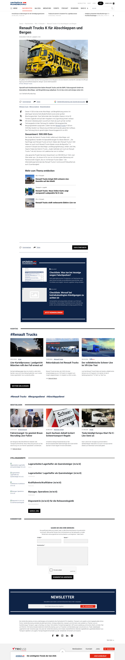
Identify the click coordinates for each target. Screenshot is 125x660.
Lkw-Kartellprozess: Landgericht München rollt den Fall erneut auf (26, 364)
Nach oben (109, 640)
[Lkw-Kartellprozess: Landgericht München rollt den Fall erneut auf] (26, 347)
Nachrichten (27, 8)
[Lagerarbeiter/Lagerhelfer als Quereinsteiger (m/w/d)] (17, 465)
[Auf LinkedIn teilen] (21, 120)
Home (21, 24)
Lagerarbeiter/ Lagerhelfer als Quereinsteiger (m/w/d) (54, 473)
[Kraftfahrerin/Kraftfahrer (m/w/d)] (17, 484)
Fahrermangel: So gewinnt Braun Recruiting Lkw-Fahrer (26, 434)
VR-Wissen (74, 8)
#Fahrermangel (22, 429)
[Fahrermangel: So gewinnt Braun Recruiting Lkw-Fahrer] (26, 418)
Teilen (38, 102)
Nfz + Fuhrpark (40, 24)
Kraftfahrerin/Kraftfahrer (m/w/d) (44, 482)
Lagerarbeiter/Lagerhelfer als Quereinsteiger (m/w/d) (54, 464)
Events (56, 8)
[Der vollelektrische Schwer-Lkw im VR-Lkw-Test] (98, 347)
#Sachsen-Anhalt (59, 429)
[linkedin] (67, 635)
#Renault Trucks (23, 334)
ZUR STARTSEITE (80, 247)
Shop (89, 3)
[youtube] (57, 635)
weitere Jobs (34, 511)
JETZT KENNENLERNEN (53, 313)
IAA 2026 (38, 8)
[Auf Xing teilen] (21, 124)
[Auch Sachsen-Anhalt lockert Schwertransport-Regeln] (62, 418)
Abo (100, 3)
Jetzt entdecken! (100, 656)
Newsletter (82, 3)
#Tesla (91, 429)
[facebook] (52, 635)
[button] (62, 650)
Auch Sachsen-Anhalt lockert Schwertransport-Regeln (60, 434)
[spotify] (72, 635)
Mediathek (47, 8)
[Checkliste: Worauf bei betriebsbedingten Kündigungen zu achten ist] (34, 295)
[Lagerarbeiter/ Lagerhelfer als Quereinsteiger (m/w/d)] (17, 474)
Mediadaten (77, 649)
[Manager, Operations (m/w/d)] (17, 492)
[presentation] (113, 15)
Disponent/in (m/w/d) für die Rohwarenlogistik (51, 501)
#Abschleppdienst (55, 396)
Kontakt (89, 649)
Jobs (94, 3)
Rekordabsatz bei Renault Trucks (62, 362)
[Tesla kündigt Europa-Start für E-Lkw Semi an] (98, 418)
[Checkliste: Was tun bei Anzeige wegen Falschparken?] (34, 275)
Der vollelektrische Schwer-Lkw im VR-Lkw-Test (97, 364)
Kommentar (40, 545)
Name (65, 537)
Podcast (65, 8)
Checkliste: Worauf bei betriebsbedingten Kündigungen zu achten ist (67, 295)
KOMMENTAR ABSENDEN (62, 577)
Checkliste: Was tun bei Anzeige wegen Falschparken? (65, 273)
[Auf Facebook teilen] (21, 111)
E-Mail (39, 537)
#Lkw (19, 359)
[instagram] (62, 635)
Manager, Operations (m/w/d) (42, 491)
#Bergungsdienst (36, 396)
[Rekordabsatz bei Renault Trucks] (62, 347)
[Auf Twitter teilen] (21, 116)
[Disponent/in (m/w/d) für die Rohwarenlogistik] (17, 501)
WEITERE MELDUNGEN (20, 386)
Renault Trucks (61, 125)
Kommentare (27, 102)
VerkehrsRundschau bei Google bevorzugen (71, 102)
